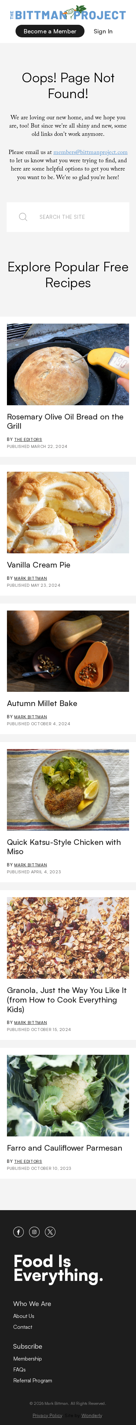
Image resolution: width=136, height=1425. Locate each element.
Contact (22, 1327)
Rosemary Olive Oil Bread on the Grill (65, 421)
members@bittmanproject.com (90, 153)
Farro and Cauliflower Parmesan (64, 1148)
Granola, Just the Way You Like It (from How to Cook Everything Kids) (67, 999)
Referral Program (32, 1380)
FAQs (19, 1369)
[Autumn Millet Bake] (68, 651)
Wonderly (92, 1415)
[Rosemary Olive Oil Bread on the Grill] (68, 364)
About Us (23, 1316)
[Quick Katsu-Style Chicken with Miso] (68, 790)
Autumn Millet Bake (42, 703)
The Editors (28, 439)
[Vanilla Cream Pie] (68, 512)
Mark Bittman (30, 578)
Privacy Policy (47, 1415)
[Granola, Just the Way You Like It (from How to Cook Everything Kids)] (68, 938)
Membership (27, 1358)
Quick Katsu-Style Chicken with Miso (64, 846)
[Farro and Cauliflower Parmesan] (68, 1095)
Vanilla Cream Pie (38, 565)
